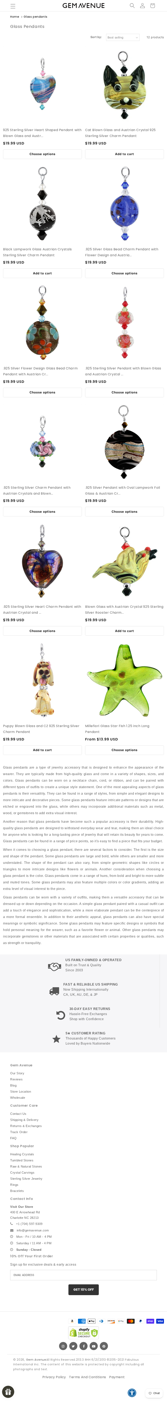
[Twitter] (73, 1346)
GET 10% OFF (83, 1289)
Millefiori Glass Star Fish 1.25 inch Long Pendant (117, 729)
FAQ (13, 1138)
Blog (13, 1085)
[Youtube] (94, 1346)
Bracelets (17, 1191)
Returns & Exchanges (26, 1126)
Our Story (17, 1073)
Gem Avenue (36, 1360)
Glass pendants (35, 17)
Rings (14, 1184)
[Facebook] (83, 1346)
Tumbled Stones (21, 1160)
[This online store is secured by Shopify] (83, 1333)
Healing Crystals (22, 1154)
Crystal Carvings (22, 1172)
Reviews (16, 1079)
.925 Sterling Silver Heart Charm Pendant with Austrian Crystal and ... (42, 609)
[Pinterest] (104, 1346)
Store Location (20, 1091)
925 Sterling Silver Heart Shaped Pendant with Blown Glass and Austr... (42, 133)
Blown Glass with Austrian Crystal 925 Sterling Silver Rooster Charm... (124, 609)
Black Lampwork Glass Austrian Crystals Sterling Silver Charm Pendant (37, 252)
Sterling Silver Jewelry (26, 1178)
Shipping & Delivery (24, 1120)
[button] (13, 6)
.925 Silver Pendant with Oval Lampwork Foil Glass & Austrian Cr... (122, 490)
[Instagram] (63, 1346)
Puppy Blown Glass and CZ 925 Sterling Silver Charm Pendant (41, 729)
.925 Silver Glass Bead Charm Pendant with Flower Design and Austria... (121, 252)
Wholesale (17, 1097)
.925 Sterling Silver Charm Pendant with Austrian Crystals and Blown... (36, 490)
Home (14, 17)
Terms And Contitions (87, 1377)
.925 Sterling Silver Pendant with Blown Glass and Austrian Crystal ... (123, 371)
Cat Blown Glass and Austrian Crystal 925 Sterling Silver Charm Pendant (120, 133)
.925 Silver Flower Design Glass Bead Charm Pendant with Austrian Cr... (40, 371)
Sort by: (96, 37)
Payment (117, 1377)
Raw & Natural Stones (26, 1166)
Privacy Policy (54, 1377)
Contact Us (18, 1113)
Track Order (19, 1132)
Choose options (42, 154)
